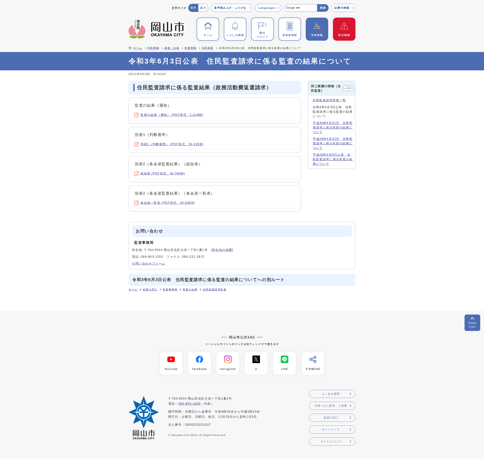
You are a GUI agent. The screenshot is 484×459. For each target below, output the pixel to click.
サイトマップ (331, 429)
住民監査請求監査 (214, 289)
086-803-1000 (189, 403)
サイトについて (330, 441)
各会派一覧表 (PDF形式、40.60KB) (167, 202)
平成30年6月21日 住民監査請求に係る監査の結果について (333, 127)
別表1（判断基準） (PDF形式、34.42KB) (172, 144)
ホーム (137, 48)
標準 (193, 7)
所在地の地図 (222, 250)
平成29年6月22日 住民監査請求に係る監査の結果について (333, 143)
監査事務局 (170, 289)
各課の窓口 (150, 289)
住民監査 (207, 48)
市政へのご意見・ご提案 (331, 405)
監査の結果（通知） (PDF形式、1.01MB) (171, 114)
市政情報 (153, 48)
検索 (323, 7)
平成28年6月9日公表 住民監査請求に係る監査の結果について (333, 159)
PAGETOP (472, 325)
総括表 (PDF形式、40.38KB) (162, 173)
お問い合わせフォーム (148, 263)
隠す (349, 88)
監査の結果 (190, 289)
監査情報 (190, 48)
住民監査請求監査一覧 (329, 100)
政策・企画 (171, 48)
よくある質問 (331, 393)
